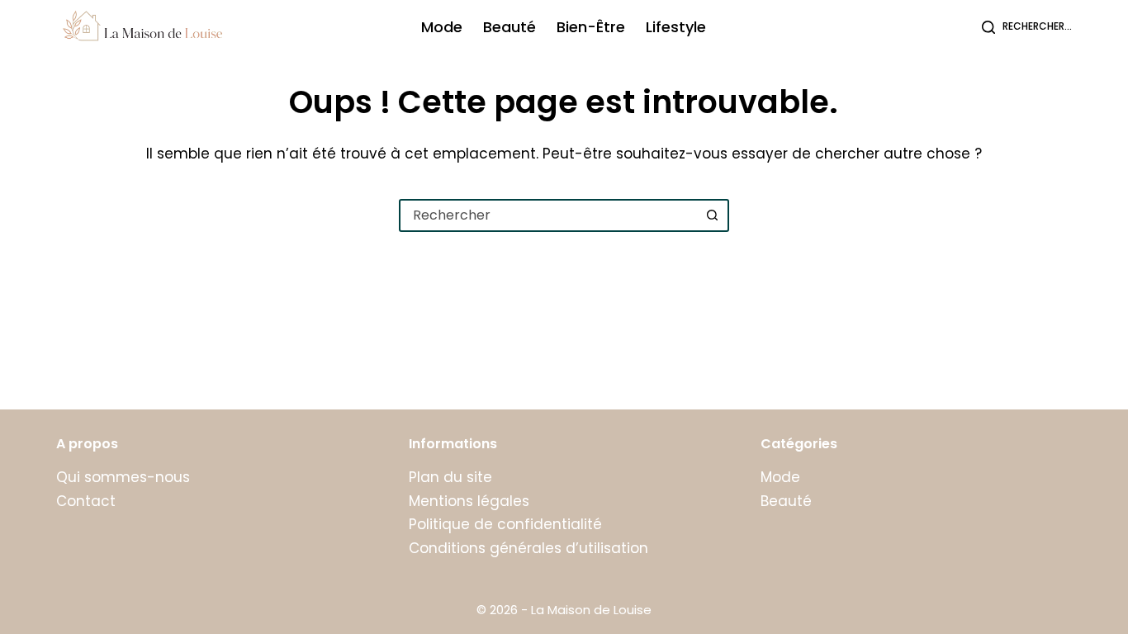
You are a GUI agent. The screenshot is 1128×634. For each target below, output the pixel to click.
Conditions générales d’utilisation (528, 548)
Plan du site (450, 477)
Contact (86, 501)
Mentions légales (469, 501)
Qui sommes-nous (123, 477)
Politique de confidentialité (505, 524)
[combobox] (549, 215)
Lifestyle (676, 27)
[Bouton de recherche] (713, 215)
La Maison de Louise (591, 609)
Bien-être (591, 27)
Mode (441, 27)
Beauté (509, 27)
